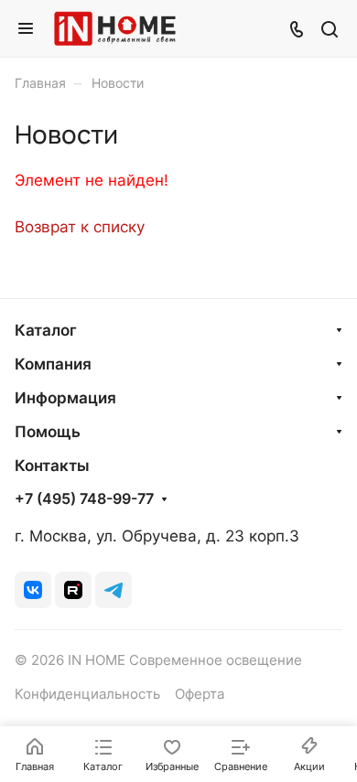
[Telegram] (113, 590)
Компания (53, 364)
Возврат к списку (80, 227)
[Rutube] (73, 590)
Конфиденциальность (87, 694)
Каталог (46, 330)
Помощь (48, 432)
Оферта (199, 694)
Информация (65, 398)
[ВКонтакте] (33, 590)
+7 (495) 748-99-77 (84, 499)
